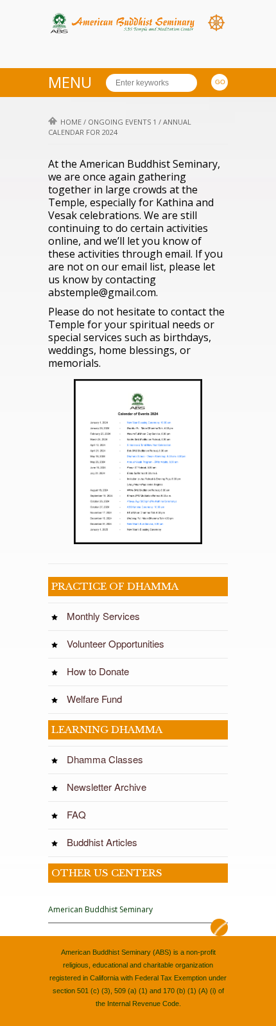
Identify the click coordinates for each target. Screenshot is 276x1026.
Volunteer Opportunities (119, 643)
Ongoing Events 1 (122, 122)
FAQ (80, 814)
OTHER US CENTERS (106, 873)
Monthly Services (107, 616)
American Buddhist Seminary (100, 909)
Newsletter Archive (110, 787)
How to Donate (102, 671)
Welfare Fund (98, 699)
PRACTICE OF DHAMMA (114, 586)
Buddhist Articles (106, 842)
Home (71, 122)
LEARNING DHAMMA (106, 729)
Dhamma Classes (109, 759)
